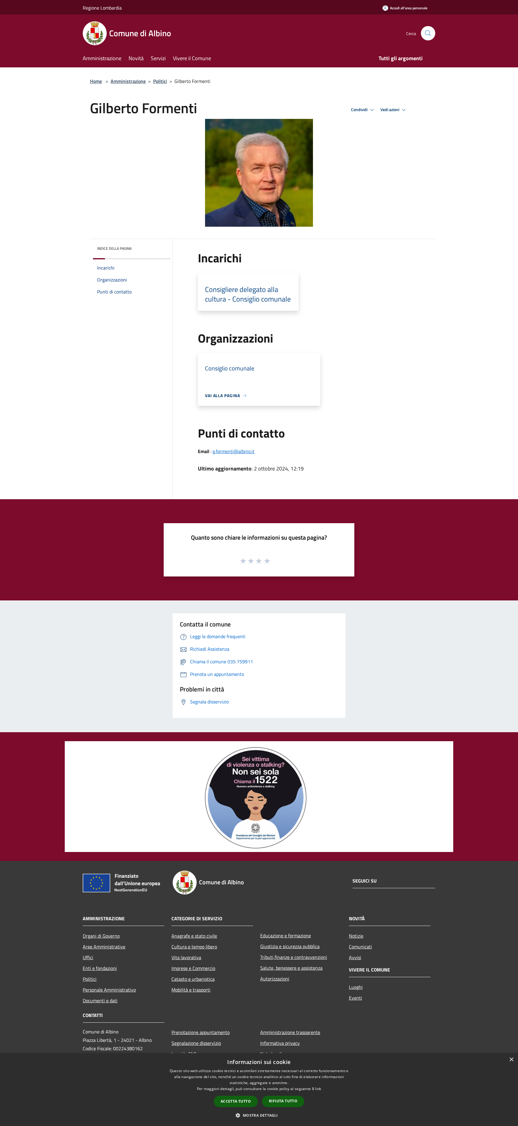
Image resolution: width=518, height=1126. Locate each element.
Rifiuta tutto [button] (283, 1101)
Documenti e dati (100, 1000)
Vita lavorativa (186, 957)
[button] (259, 1115)
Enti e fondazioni (100, 968)
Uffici (88, 957)
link (318, 1088)
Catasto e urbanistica (193, 979)
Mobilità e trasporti (190, 989)
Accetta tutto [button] (236, 1101)
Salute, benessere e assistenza (291, 967)
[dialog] (259, 1089)
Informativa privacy (280, 1043)
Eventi (355, 997)
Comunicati (360, 946)
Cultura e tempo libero (194, 946)
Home (96, 81)
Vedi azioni (390, 109)
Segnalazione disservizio (196, 1043)
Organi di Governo (101, 935)
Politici (160, 81)
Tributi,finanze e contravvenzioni (293, 957)
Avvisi (355, 957)
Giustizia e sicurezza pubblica (290, 946)
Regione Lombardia (102, 7)
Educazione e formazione (285, 935)
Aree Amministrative (104, 946)
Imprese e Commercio (193, 968)
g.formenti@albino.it (234, 451)
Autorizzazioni (274, 978)
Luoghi (356, 987)
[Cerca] (428, 33)
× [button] (511, 1059)
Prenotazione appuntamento (200, 1032)
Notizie (356, 935)
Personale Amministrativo (109, 989)
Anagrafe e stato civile (194, 935)
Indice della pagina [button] (114, 248)
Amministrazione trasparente (290, 1032)
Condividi (359, 109)
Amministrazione (128, 81)
